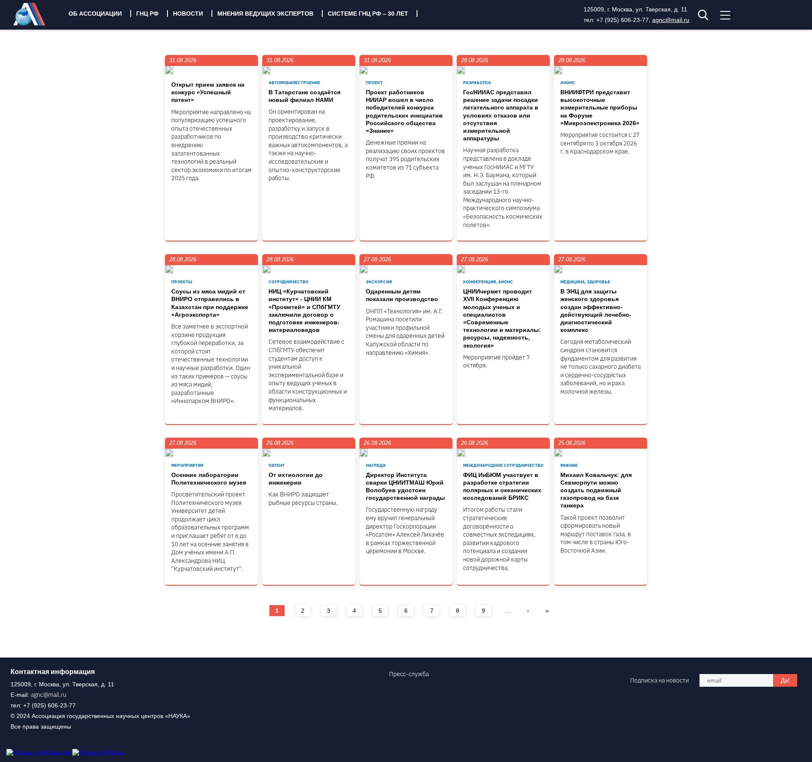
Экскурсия (379, 282)
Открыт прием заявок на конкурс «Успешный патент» (207, 92)
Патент (277, 465)
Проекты (181, 282)
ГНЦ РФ (147, 13)
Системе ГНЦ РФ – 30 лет (368, 13)
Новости (188, 13)
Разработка (477, 82)
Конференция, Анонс (488, 282)
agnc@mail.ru (670, 19)
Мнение (569, 465)
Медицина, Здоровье (585, 282)
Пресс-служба (409, 674)
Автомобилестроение (294, 82)
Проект (374, 82)
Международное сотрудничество (503, 465)
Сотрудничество (288, 282)
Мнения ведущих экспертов (265, 13)
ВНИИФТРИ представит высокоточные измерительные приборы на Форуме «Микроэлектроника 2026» (599, 107)
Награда (376, 465)
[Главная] (35, 23)
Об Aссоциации (95, 13)
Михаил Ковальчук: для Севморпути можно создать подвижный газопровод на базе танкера (596, 490)
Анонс (567, 82)
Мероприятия (187, 465)
